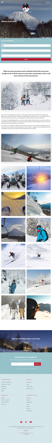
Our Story (29, 397)
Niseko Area (4, 395)
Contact (28, 408)
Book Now (26, 342)
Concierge (29, 382)
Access (28, 406)
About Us (29, 400)
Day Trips (3, 404)
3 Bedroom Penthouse (6, 382)
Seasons (3, 397)
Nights (2, 48)
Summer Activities (5, 400)
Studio (2, 390)
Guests (2, 53)
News (28, 404)
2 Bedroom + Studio (5, 384)
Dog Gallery (29, 402)
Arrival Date (3, 43)
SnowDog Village (32, 395)
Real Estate (29, 410)
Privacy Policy (32, 368)
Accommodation (6, 379)
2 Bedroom (3, 386)
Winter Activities (5, 402)
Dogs (28, 384)
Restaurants (29, 386)
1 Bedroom (3, 388)
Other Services (30, 388)
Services (29, 379)
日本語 (49, 2)
